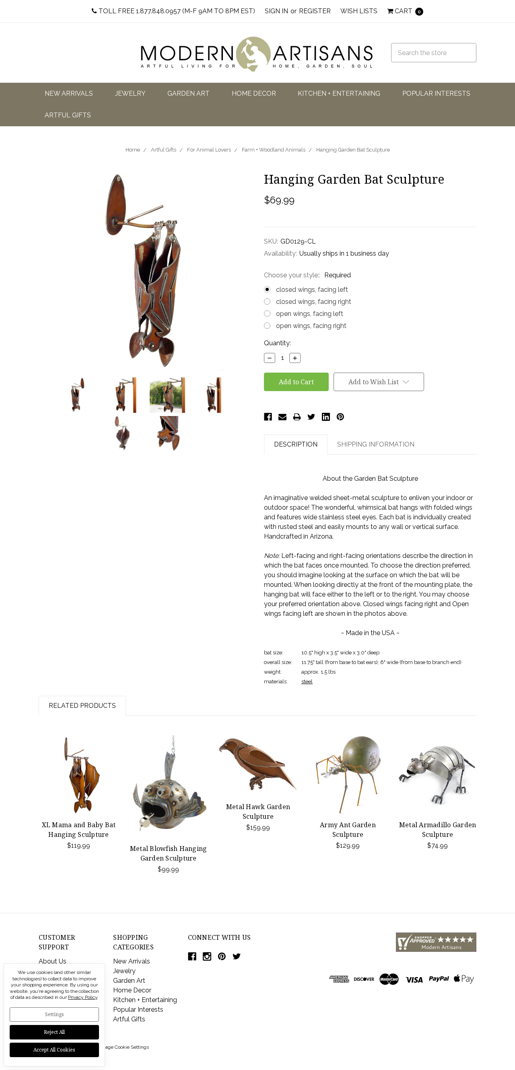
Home (133, 150)
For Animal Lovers (209, 150)
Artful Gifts (68, 115)
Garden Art (188, 93)
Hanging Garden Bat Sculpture (353, 150)
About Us (52, 961)
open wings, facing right (311, 326)
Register (315, 11)
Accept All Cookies (54, 1049)
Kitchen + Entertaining (339, 93)
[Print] (297, 417)
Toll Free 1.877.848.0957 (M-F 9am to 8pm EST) (176, 11)
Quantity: (277, 343)
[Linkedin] (326, 417)
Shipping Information (375, 444)
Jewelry (130, 93)
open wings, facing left (309, 314)
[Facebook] (268, 417)
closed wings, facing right (313, 301)
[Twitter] (311, 417)
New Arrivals (69, 93)
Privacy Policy (82, 997)
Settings (54, 1014)
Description (295, 444)
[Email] (282, 417)
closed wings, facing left (312, 289)
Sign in (276, 11)
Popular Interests (436, 93)
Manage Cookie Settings (122, 1047)
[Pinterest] (340, 417)
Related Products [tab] (82, 705)
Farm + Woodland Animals (273, 150)
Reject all (54, 1032)
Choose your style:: (307, 275)
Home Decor (254, 93)
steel (307, 681)
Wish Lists (358, 11)
